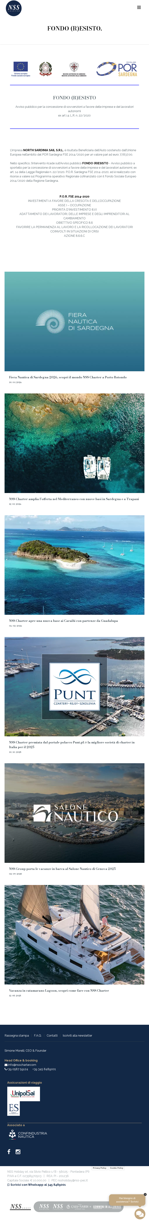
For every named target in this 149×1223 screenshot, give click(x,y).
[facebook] (11, 1152)
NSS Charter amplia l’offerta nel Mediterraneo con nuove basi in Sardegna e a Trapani (74, 499)
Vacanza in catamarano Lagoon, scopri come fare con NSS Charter (59, 990)
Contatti (52, 1035)
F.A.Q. (38, 1035)
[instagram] (18, 1152)
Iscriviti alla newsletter (77, 1035)
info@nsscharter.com (21, 1065)
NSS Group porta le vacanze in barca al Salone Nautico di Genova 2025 (62, 868)
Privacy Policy (99, 1168)
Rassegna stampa (17, 1035)
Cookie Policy (116, 1168)
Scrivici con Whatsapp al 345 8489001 (38, 1184)
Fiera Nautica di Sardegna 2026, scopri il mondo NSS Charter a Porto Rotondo (68, 377)
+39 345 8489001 (44, 1069)
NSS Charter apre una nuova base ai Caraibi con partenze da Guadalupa (63, 620)
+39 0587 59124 (17, 1069)
